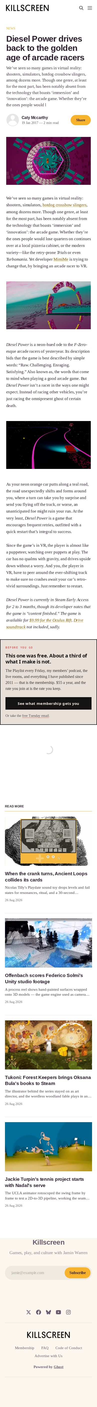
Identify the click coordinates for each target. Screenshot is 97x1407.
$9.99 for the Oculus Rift (50, 620)
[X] (28, 1312)
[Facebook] (38, 1312)
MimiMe (60, 259)
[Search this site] (81, 8)
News (10, 28)
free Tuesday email (35, 716)
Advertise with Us (48, 1356)
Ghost (58, 1367)
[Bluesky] (48, 1312)
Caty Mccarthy (35, 117)
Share (81, 120)
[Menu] (90, 8)
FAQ (44, 1348)
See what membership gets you (48, 703)
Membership (24, 1348)
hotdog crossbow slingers (65, 205)
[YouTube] (58, 1312)
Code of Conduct (68, 1348)
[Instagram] (68, 1312)
